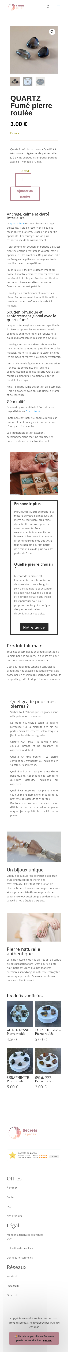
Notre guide (34, 627)
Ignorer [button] (47, 1340)
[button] (52, 32)
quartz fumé (17, 223)
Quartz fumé (33, 411)
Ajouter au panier (25, 193)
